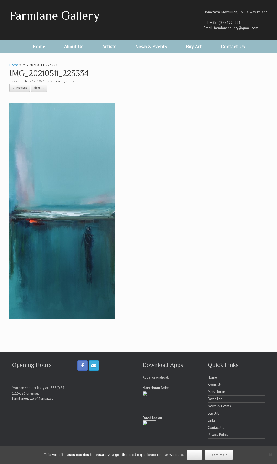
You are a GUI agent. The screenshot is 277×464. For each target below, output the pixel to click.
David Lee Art (152, 418)
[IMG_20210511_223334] (62, 317)
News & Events (151, 46)
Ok (194, 455)
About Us (73, 46)
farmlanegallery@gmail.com (236, 28)
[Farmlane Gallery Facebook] (82, 365)
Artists (109, 46)
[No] (270, 455)
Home (38, 46)
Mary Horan (216, 391)
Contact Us (233, 46)
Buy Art (194, 46)
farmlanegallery (62, 81)
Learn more (218, 455)
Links (211, 420)
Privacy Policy (218, 434)
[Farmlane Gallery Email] (94, 365)
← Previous (19, 88)
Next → (39, 88)
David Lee (215, 399)
